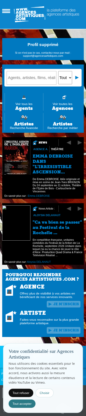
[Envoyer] (77, 78)
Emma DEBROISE (39, 195)
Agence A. (40, 149)
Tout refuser (21, 393)
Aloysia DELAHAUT (46, 215)
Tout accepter (22, 403)
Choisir (44, 393)
